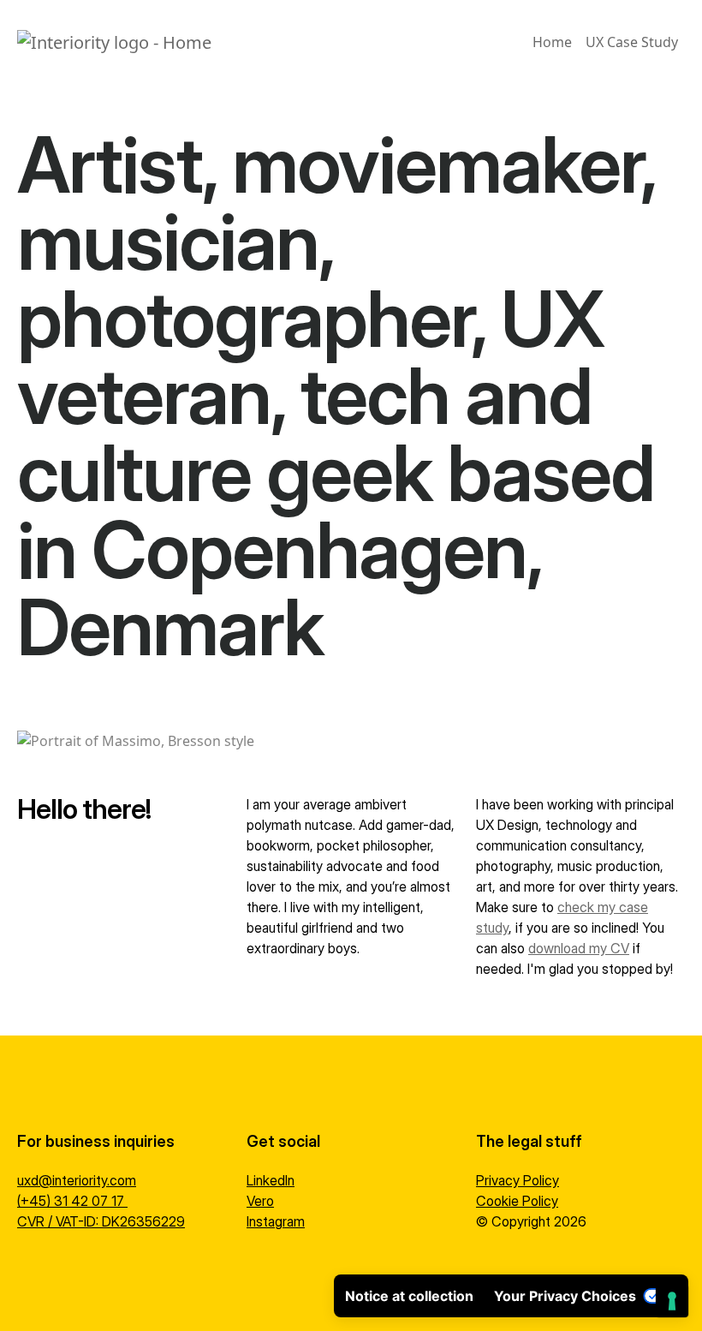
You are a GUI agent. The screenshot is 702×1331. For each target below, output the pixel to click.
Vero (260, 1200)
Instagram (276, 1221)
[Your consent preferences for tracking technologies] (672, 1301)
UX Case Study (632, 42)
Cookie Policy (517, 1200)
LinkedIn (270, 1180)
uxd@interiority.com (76, 1180)
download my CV (578, 948)
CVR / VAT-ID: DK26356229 (101, 1221)
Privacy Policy (517, 1180)
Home (552, 42)
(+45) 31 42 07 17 (72, 1200)
